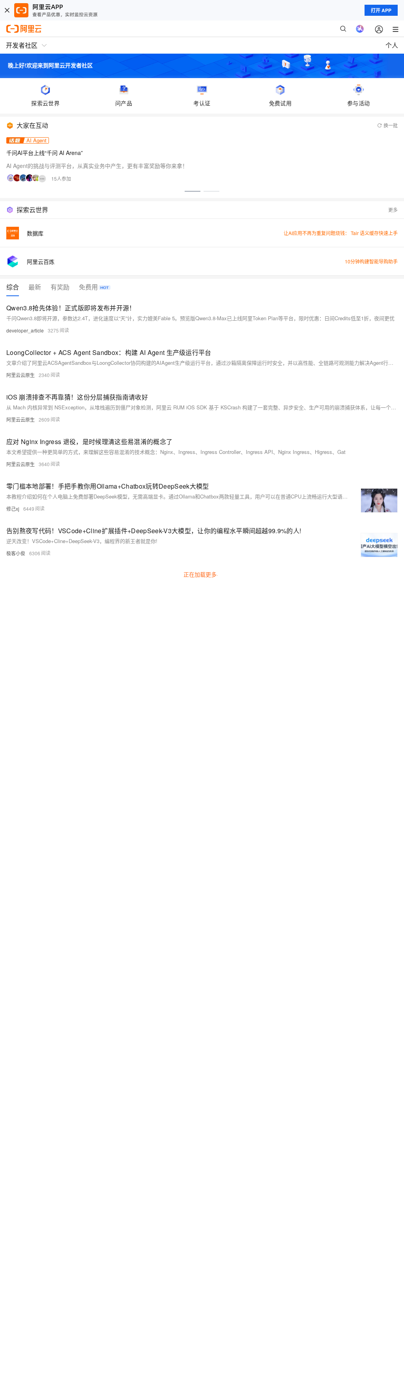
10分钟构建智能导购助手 (371, 261)
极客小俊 (15, 553)
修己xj (12, 508)
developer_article (25, 330)
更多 (393, 209)
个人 (391, 45)
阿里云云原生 (20, 375)
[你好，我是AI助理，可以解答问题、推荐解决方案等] (360, 29)
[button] (192, 191)
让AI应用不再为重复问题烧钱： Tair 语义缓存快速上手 (341, 233)
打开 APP (381, 10)
